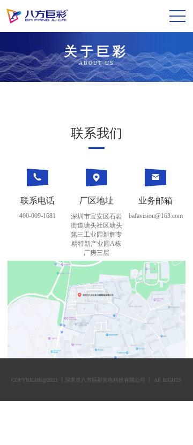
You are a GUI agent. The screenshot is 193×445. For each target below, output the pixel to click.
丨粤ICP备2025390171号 (111, 423)
